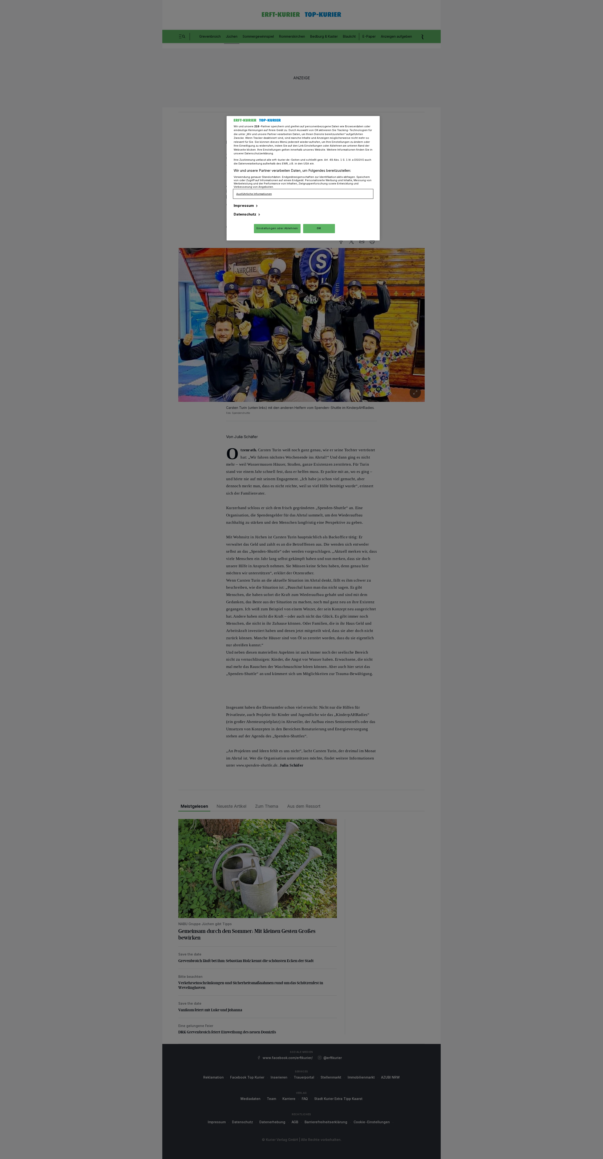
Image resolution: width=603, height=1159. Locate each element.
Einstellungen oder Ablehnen (277, 228)
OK (319, 228)
